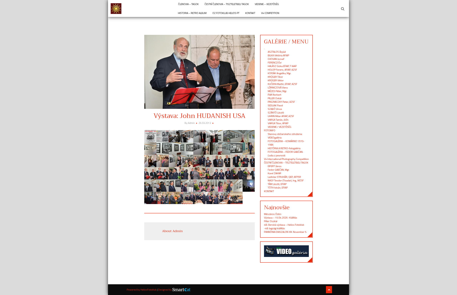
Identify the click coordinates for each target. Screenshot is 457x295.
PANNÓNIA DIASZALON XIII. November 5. (285, 232)
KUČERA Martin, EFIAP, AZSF (283, 84)
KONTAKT (250, 13)
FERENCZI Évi (275, 62)
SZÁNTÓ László (276, 112)
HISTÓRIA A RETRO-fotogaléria (284, 148)
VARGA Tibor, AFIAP (278, 123)
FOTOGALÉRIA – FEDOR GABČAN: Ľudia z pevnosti (285, 153)
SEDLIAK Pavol (275, 105)
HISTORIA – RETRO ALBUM (192, 13)
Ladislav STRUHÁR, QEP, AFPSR (284, 177)
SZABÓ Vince (275, 109)
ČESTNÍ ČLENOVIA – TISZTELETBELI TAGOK (227, 4)
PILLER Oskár (275, 98)
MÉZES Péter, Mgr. (277, 91)
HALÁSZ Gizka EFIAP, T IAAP (282, 66)
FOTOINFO (269, 130)
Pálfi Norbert (275, 94)
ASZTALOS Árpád (277, 52)
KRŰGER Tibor (275, 77)
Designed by (165, 289)
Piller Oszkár (271, 221)
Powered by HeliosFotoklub (142, 289)
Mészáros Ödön (272, 214)
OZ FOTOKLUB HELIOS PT (225, 13)
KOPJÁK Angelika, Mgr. (279, 73)
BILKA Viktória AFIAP (278, 55)
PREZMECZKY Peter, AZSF (281, 102)
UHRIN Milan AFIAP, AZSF (281, 116)
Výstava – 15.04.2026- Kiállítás (280, 217)
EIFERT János (275, 166)
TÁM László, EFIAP (277, 184)
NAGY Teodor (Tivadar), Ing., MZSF (286, 180)
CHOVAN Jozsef (276, 59)
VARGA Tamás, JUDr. (278, 120)
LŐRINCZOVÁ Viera (278, 87)
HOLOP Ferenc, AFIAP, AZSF (282, 69)
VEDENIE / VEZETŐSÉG (279, 127)
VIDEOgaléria (275, 137)
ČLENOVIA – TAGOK (188, 4)
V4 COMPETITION (270, 13)
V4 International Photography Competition (286, 159)
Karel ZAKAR (274, 173)
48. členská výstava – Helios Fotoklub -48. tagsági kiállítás (284, 226)
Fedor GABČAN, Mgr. (278, 170)
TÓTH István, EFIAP (278, 187)
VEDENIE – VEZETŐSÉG (267, 4)
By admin (190, 123)
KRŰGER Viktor (276, 80)
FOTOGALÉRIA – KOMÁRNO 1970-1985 (286, 143)
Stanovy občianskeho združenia (285, 134)
